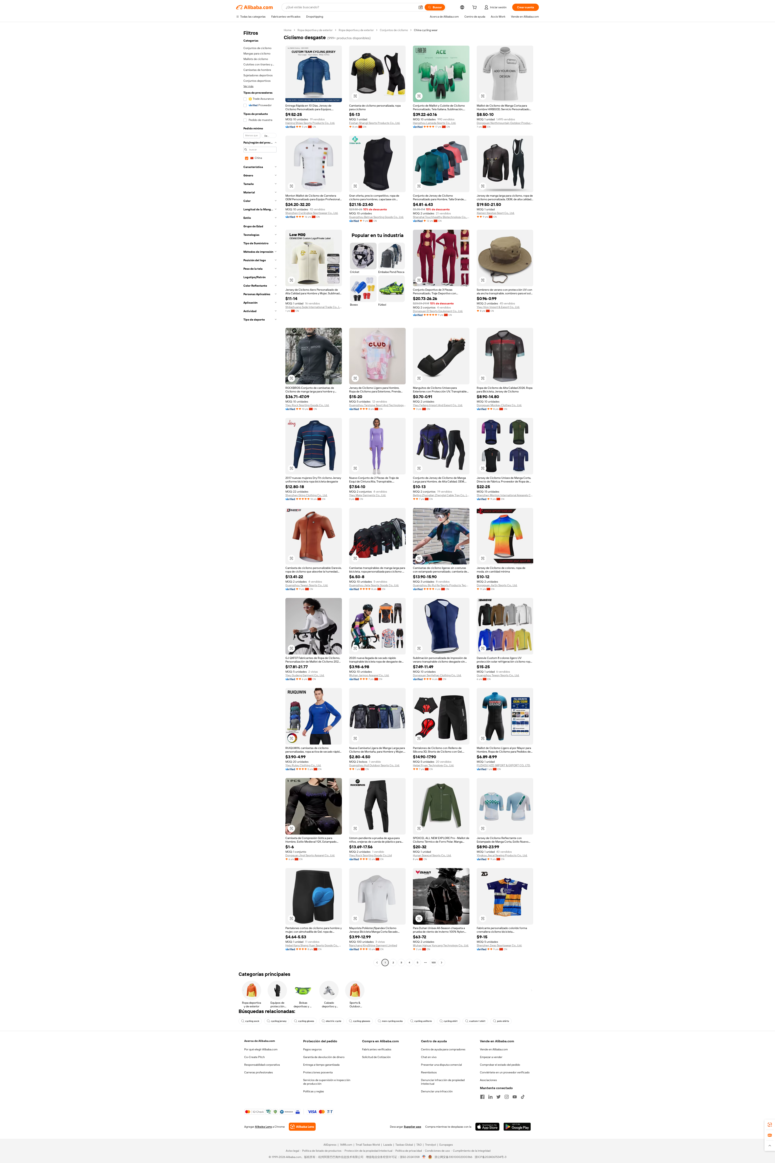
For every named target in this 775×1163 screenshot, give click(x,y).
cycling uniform (423, 1021)
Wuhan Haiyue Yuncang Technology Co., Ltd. (441, 945)
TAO (419, 1144)
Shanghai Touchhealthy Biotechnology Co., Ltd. (441, 217)
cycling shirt (451, 1021)
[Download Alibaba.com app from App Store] (487, 1127)
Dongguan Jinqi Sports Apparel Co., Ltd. (310, 855)
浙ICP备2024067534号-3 (490, 1157)
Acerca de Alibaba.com (259, 1040)
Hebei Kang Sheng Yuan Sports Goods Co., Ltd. (313, 945)
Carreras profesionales (258, 1072)
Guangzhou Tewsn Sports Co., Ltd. (306, 585)
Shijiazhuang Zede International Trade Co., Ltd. (313, 307)
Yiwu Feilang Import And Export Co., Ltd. (438, 405)
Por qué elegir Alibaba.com (261, 1049)
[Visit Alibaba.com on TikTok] (522, 1096)
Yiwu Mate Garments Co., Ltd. (367, 495)
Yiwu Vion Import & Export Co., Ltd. (498, 307)
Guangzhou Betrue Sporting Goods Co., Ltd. (376, 217)
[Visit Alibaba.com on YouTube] (514, 1096)
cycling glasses (361, 1021)
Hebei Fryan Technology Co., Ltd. (433, 765)
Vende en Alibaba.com (494, 1049)
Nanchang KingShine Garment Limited (373, 945)
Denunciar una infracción (437, 1091)
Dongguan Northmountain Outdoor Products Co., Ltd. (505, 123)
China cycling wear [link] (426, 30)
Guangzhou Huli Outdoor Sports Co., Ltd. (374, 765)
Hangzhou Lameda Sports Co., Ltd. (434, 123)
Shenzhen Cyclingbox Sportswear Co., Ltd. (311, 213)
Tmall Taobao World (368, 1144)
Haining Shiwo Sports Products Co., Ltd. (310, 123)
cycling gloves (306, 1021)
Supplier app (412, 1126)
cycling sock (252, 1021)
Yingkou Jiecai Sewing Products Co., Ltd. (502, 855)
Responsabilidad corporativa (262, 1064)
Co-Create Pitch (254, 1057)
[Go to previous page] (377, 962)
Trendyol (430, 1144)
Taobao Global (404, 1144)
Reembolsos (429, 1072)
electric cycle (333, 1021)
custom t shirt (477, 1021)
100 (433, 962)
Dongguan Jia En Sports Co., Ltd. (497, 585)
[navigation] (259, 497)
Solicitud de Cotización (376, 1057)
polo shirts (503, 1021)
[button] (420, 7)
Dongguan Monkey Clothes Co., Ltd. (499, 405)
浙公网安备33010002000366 (453, 1157)
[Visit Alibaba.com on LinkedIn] (490, 1096)
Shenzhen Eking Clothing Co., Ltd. (306, 495)
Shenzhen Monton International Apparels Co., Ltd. (505, 495)
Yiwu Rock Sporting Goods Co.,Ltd (370, 855)
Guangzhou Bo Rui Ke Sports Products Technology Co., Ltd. (441, 585)
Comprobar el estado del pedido (500, 1064)
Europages (446, 1144)
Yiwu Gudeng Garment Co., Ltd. (304, 675)
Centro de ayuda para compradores (443, 1049)
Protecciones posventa (318, 1072)
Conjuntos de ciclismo (394, 30)
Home (287, 30)
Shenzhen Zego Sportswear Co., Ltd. (499, 945)
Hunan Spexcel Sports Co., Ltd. (432, 855)
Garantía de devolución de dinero (324, 1057)
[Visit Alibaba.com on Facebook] (482, 1096)
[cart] (475, 7)
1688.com (346, 1144)
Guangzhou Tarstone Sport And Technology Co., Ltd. (377, 405)
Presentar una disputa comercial (441, 1064)
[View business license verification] (424, 1157)
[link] (770, 1124)
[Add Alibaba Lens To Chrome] (302, 1127)
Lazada (387, 1144)
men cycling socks (392, 1021)
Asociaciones (488, 1080)
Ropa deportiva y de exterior (315, 30)
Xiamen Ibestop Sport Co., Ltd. (495, 213)
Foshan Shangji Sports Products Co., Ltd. (374, 123)
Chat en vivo (429, 1057)
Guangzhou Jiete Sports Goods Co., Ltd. (374, 585)
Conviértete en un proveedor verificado (505, 1072)
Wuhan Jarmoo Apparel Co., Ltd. (369, 675)
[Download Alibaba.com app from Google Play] (517, 1127)
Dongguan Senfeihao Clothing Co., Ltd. (437, 675)
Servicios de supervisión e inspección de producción (326, 1081)
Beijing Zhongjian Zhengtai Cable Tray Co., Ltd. (441, 495)
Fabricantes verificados (376, 1049)
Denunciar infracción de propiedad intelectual (443, 1081)
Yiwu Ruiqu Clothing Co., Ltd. (303, 765)
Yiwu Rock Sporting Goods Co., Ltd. (307, 405)
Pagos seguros (312, 1049)
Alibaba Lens (263, 1126)
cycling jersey (278, 1021)
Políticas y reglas (313, 1091)
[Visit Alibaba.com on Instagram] (506, 1096)
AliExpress (330, 1144)
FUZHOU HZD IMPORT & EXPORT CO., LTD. (503, 765)
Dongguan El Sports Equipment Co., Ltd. (438, 311)
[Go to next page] (441, 962)
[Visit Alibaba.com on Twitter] (498, 1096)
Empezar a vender (491, 1057)
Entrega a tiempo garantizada (321, 1064)
